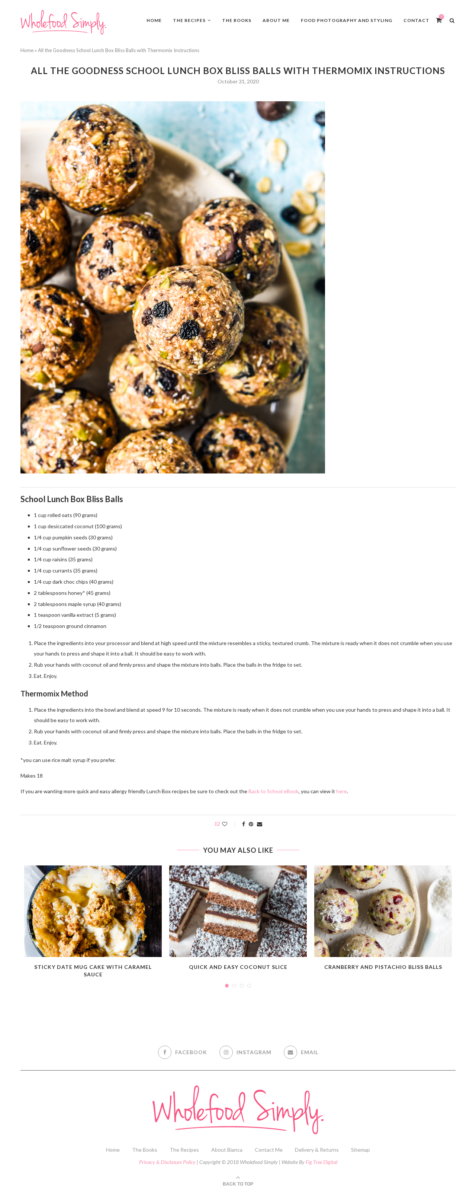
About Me (276, 20)
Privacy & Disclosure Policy (167, 1162)
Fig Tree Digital (321, 1162)
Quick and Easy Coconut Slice (238, 967)
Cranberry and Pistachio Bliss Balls (383, 967)
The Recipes (189, 20)
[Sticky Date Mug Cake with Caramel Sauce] (93, 911)
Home (154, 20)
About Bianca (226, 1149)
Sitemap (360, 1149)
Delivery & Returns (317, 1149)
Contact (416, 20)
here (341, 791)
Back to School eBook (273, 791)
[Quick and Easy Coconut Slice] (238, 911)
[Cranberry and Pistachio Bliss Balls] (383, 911)
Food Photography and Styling (346, 20)
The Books (236, 20)
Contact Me (269, 1149)
